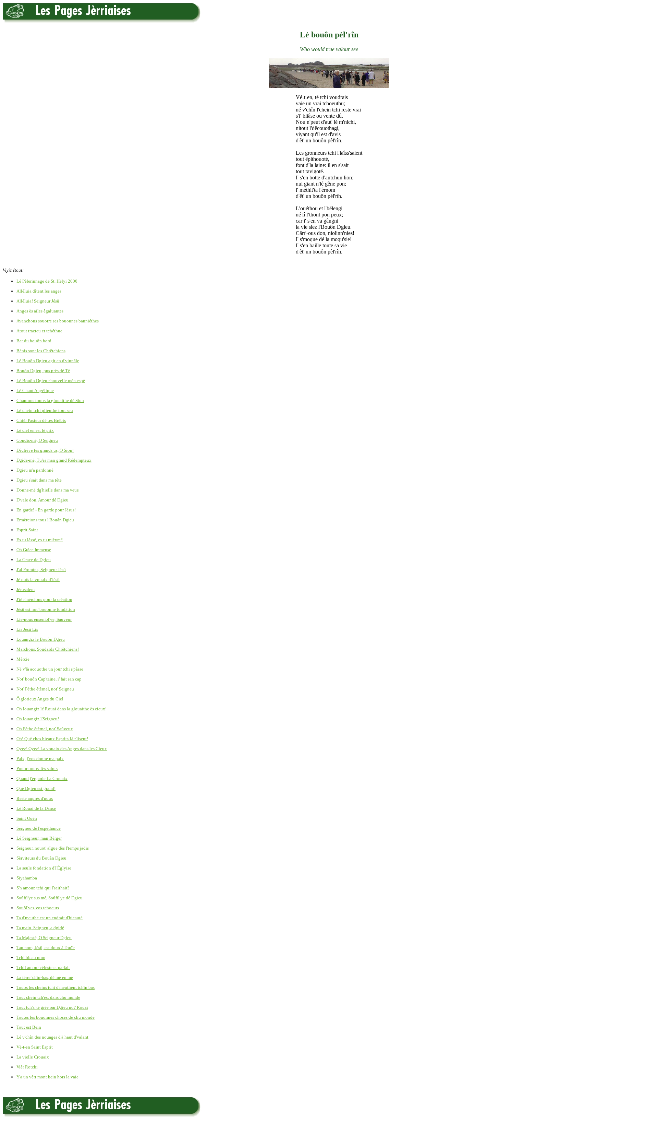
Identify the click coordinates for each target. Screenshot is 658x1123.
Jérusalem (25, 589)
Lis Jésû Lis (27, 629)
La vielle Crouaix (32, 1057)
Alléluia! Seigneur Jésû (37, 301)
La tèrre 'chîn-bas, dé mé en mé (44, 977)
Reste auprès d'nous (34, 798)
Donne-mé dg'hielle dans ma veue (47, 490)
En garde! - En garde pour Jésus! (46, 509)
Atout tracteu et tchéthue (39, 330)
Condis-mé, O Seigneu (37, 440)
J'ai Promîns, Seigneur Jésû (41, 569)
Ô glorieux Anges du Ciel (39, 698)
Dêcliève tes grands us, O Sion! (45, 450)
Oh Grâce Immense (33, 549)
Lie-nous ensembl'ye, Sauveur (44, 619)
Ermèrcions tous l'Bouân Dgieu (45, 519)
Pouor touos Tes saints (37, 768)
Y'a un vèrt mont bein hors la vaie (47, 1076)
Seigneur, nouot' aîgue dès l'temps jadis (52, 848)
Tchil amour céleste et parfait (43, 967)
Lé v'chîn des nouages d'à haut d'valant (52, 1037)
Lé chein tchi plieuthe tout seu (44, 410)
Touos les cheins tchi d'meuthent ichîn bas (55, 987)
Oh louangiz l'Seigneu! (37, 718)
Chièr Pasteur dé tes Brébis (41, 420)
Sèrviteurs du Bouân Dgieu (41, 858)
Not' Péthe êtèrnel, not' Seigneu (45, 688)
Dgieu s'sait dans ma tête (39, 480)
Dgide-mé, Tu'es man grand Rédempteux (54, 460)
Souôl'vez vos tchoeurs (37, 907)
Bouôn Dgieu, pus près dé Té (43, 370)
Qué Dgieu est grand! (36, 788)
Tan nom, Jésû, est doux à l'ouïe (45, 947)
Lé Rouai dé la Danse (36, 808)
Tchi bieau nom (30, 957)
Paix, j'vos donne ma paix (40, 758)
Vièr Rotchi (27, 1066)
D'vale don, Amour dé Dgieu (42, 500)
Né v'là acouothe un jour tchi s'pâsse (49, 669)
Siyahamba (26, 877)
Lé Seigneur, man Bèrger (39, 838)
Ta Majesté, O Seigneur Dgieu (44, 937)
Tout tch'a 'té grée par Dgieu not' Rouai (52, 1007)
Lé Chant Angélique (35, 390)
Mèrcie (22, 659)
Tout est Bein (28, 1027)
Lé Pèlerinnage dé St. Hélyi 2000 (46, 281)
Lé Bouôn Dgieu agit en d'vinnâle (47, 360)
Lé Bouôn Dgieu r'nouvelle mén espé (50, 380)
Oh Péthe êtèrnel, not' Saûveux (44, 728)
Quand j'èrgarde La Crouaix (42, 778)
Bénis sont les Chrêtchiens (40, 350)
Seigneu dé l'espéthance (38, 828)
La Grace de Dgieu (33, 559)
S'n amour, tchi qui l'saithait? (43, 887)
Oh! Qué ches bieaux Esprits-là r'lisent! (52, 738)
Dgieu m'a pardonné (34, 470)
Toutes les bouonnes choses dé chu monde (55, 1017)
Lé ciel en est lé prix (35, 430)
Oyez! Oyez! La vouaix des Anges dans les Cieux (61, 748)
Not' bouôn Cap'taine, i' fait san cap (49, 679)
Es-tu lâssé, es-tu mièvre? (39, 539)
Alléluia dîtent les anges (38, 291)
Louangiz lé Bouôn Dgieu (40, 639)
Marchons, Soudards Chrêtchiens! (47, 649)
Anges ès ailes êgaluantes (39, 311)
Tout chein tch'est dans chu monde (48, 997)
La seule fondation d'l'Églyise (43, 868)
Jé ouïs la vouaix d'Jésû (38, 579)
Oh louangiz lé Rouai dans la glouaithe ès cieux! (61, 708)
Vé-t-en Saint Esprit (34, 1047)
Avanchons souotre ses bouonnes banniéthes (57, 320)
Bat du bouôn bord (33, 340)
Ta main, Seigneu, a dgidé (40, 927)
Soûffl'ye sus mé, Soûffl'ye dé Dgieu (49, 897)
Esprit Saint (27, 529)
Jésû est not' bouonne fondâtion (45, 609)
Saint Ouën (26, 818)
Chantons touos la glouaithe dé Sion (50, 400)
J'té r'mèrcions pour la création (44, 599)
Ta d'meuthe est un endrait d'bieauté (49, 917)
